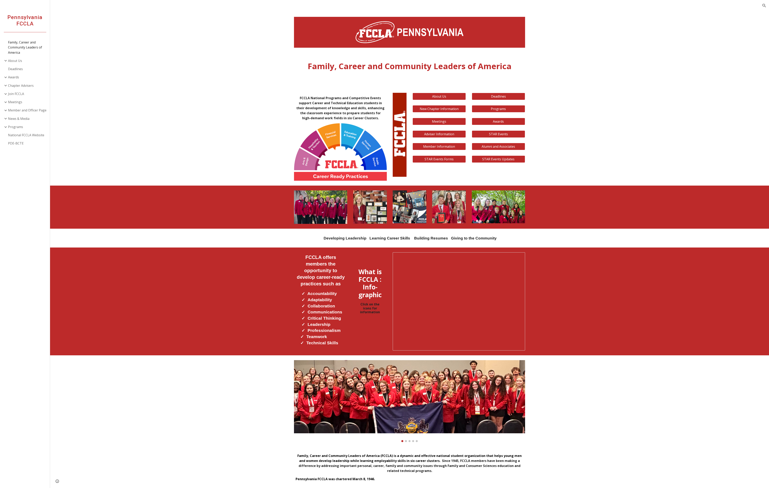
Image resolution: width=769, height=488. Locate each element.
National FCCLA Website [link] (26, 135)
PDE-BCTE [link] (16, 143)
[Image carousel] (409, 401)
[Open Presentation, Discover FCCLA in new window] (517, 257)
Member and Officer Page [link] (27, 110)
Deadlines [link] (15, 69)
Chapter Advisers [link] (21, 85)
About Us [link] (15, 61)
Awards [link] (13, 77)
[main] (409, 66)
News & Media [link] (18, 118)
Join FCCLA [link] (16, 94)
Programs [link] (15, 127)
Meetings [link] (15, 102)
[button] (764, 5)
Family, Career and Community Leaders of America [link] (25, 47)
